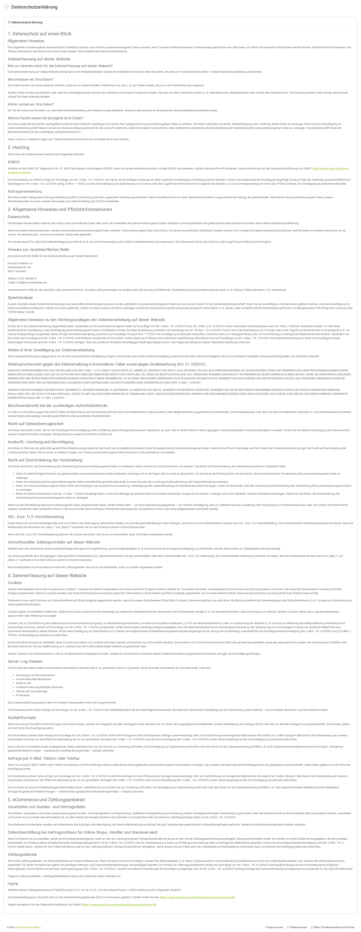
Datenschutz (298, 927)
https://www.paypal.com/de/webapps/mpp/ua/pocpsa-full (197, 897)
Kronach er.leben (29, 927)
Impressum (275, 927)
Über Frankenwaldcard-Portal (333, 927)
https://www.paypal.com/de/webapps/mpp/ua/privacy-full (119, 904)
